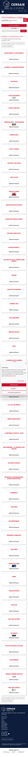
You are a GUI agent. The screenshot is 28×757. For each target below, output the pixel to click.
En (25, 11)
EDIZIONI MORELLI (14, 247)
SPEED (14, 576)
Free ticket (25, 20)
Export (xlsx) (21, 43)
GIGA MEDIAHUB (14, 317)
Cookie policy (4, 729)
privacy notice (12, 375)
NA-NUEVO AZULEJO (14, 463)
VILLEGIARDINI (14, 659)
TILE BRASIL (14, 633)
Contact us (3, 718)
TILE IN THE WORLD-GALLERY (14, 645)
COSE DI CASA (14, 177)
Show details (21, 380)
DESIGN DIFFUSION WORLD (14, 205)
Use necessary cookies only (14, 392)
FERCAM (14, 275)
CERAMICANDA (14, 134)
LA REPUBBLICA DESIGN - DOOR (14, 433)
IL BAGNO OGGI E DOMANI (14, 360)
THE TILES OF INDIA (14, 619)
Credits (3, 721)
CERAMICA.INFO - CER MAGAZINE (14, 122)
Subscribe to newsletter (7, 739)
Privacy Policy (4, 727)
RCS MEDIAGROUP (14, 521)
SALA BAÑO (14, 549)
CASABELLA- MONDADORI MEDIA (14, 67)
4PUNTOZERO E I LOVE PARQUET (14, 53)
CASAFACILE (14, 81)
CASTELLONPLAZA (14, 108)
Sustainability (4, 724)
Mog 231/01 (4, 726)
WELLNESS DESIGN (14, 687)
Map (2, 720)
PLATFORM (14, 507)
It (24, 11)
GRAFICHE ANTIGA (14, 332)
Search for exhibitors (7, 46)
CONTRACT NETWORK (14, 163)
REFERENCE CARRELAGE (14, 535)
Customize (13, 388)
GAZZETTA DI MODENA (14, 289)
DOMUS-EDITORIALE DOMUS (14, 219)
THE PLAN (14, 605)
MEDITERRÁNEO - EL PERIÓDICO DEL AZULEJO (14, 447)
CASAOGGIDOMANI (14, 95)
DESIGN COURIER (14, 191)
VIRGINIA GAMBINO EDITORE (14, 674)
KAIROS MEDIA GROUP (14, 419)
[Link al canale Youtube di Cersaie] (9, 733)
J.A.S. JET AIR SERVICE (14, 404)
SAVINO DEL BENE (14, 563)
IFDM (14, 346)
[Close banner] (26, 363)
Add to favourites (6, 43)
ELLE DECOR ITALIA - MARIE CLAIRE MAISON (14, 260)
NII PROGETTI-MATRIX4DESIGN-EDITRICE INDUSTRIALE (14, 477)
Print (14, 43)
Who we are (4, 716)
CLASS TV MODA (14, 149)
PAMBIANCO (14, 492)
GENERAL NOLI (14, 303)
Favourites (14, 28)
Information (4, 723)
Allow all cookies (14, 384)
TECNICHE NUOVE (14, 590)
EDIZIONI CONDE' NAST (14, 233)
